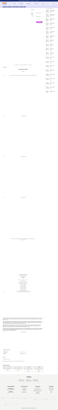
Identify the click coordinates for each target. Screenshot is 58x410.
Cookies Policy (37, 393)
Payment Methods (51, 389)
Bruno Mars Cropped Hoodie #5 (7, 368)
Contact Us (51, 390)
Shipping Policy (38, 392)
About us (51, 392)
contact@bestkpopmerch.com (10, 392)
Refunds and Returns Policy (37, 389)
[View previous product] (41, 9)
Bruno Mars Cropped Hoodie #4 (17, 368)
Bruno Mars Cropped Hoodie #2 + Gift (38, 369)
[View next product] (42, 9)
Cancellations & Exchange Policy (38, 390)
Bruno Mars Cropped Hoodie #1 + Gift (28, 369)
